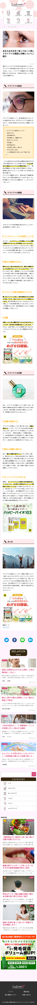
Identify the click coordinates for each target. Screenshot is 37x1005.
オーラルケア (28, 15)
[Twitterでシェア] (6, 640)
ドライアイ (6, 627)
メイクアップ (28, 23)
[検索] (34, 774)
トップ (3, 26)
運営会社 (26, 991)
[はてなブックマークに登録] (30, 640)
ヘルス (8, 23)
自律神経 (4, 764)
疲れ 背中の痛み (6, 708)
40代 (3, 736)
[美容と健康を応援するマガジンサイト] (18, 5)
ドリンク (9, 736)
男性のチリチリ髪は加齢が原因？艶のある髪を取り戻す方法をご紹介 (18, 895)
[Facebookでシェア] (14, 640)
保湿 (3, 681)
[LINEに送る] (22, 640)
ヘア (8, 15)
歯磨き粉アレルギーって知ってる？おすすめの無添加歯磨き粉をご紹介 (18, 866)
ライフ (18, 23)
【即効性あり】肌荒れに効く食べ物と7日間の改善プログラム (18, 838)
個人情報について (10, 994)
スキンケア (18, 15)
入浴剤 (8, 681)
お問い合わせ (26, 994)
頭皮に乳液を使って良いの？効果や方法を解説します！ (18, 923)
